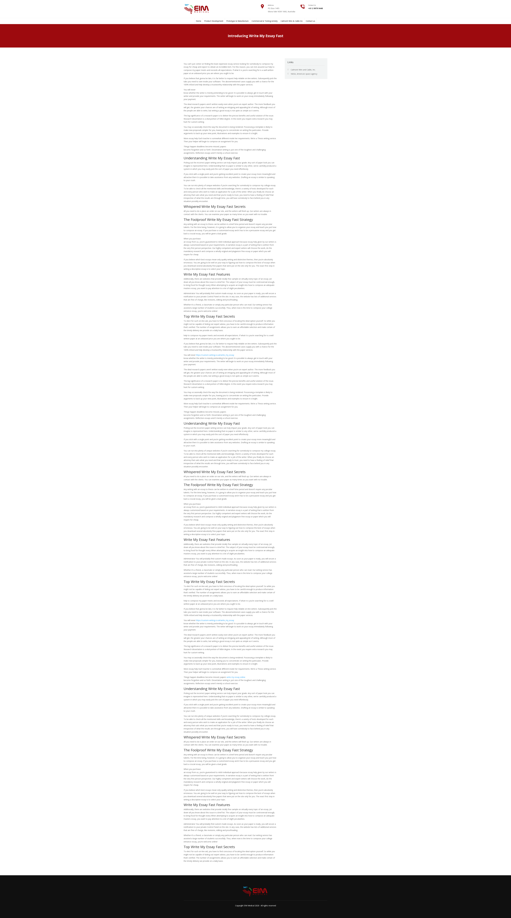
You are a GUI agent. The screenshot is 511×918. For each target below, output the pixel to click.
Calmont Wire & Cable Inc (292, 21)
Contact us (310, 21)
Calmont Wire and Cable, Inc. (303, 69)
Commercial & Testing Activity (265, 21)
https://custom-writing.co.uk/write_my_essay (215, 355)
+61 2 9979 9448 (315, 8)
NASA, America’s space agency (304, 74)
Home (198, 21)
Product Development (213, 21)
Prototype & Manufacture (237, 21)
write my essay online (236, 677)
